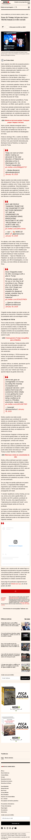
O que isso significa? (24, 602)
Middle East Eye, (16, 584)
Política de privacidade (20, 835)
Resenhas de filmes (6, 783)
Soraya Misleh (4, 792)
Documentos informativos (7, 803)
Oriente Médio (4, 775)
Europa (3, 777)
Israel (23, 14)
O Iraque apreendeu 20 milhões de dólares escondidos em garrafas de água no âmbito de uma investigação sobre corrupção (10, 666)
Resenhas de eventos (6, 781)
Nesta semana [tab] (9, 757)
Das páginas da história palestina (9, 800)
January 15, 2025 (11, 236)
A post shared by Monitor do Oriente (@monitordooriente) (15, 564)
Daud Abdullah (5, 786)
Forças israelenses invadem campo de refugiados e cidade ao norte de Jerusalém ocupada (10, 635)
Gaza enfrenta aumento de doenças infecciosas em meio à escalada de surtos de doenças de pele (10, 655)
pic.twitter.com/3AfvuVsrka (15, 229)
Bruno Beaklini (4, 794)
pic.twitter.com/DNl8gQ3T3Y (16, 167)
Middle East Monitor (14, 597)
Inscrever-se (25, 678)
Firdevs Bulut (10, 60)
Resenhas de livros (6, 779)
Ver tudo (27, 619)
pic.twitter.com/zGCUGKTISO (16, 404)
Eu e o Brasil (4, 798)
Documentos (4, 810)
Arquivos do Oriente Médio (8, 796)
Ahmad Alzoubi (5, 788)
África (2, 770)
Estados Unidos (16, 14)
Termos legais (10, 835)
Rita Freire (3, 790)
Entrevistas (4, 812)
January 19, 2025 (11, 174)
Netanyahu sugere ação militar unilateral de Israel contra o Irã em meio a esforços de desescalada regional (10, 624)
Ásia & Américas (6, 14)
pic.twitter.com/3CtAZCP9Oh (16, 299)
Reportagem (4, 808)
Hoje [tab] (2, 757)
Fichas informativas (6, 806)
